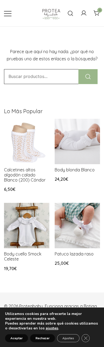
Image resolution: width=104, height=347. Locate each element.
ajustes (52, 328)
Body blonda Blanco (75, 169)
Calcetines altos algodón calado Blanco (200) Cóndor (25, 175)
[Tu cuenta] (84, 13)
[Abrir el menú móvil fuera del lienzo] (7, 13)
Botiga (90, 306)
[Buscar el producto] (88, 76)
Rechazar (42, 338)
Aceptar (16, 338)
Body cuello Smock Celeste (22, 256)
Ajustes (68, 338)
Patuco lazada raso (74, 254)
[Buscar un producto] (70, 13)
